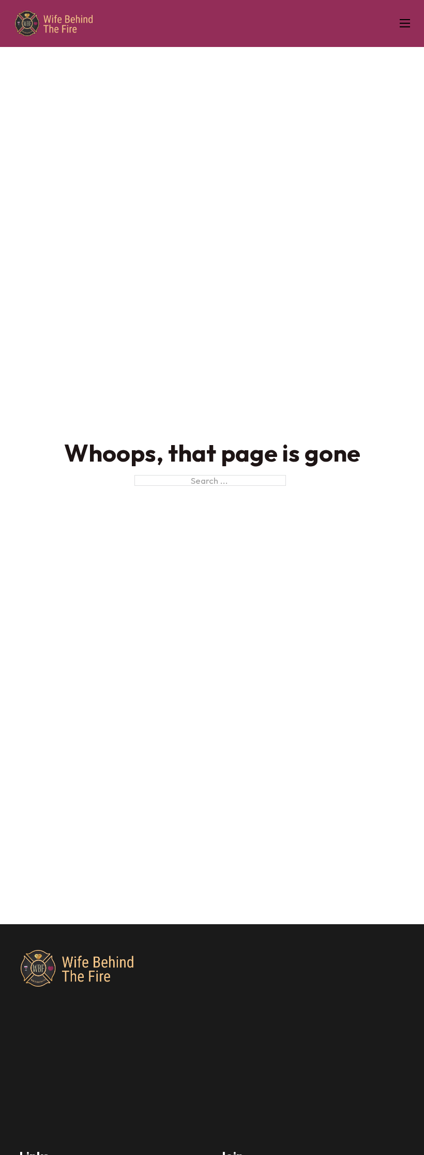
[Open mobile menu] (405, 23)
